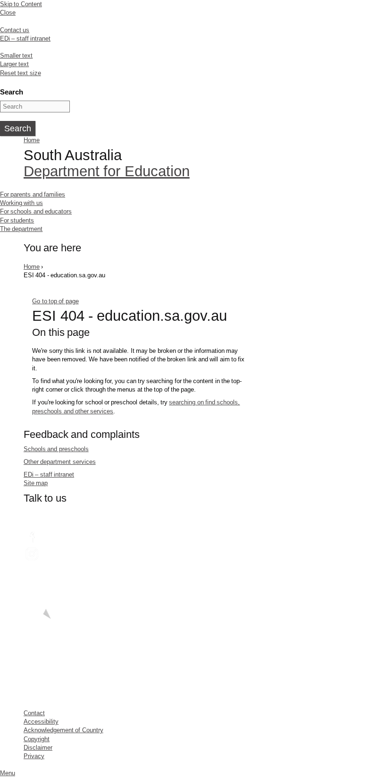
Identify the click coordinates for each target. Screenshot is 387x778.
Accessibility (41, 721)
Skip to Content (21, 4)
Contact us (14, 30)
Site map (36, 483)
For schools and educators (36, 211)
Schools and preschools (56, 449)
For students (17, 220)
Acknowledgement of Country (63, 730)
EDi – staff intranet (25, 38)
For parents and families (32, 194)
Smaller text (16, 55)
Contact (34, 713)
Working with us (21, 202)
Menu (7, 773)
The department (21, 228)
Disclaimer (38, 747)
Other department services (60, 461)
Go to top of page (55, 301)
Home (32, 140)
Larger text (14, 64)
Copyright (37, 739)
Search (11, 92)
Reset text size (20, 73)
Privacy (34, 756)
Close (8, 12)
